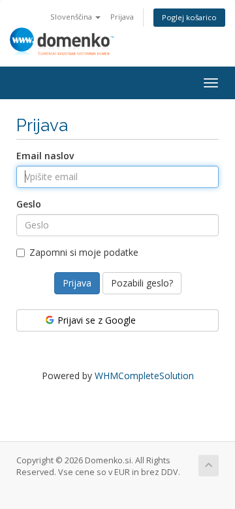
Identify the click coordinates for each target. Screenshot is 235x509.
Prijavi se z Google (95, 320)
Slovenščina (72, 17)
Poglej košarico (189, 17)
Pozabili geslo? (142, 283)
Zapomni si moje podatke (83, 252)
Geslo (28, 204)
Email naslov (45, 155)
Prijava (122, 17)
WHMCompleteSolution (144, 375)
